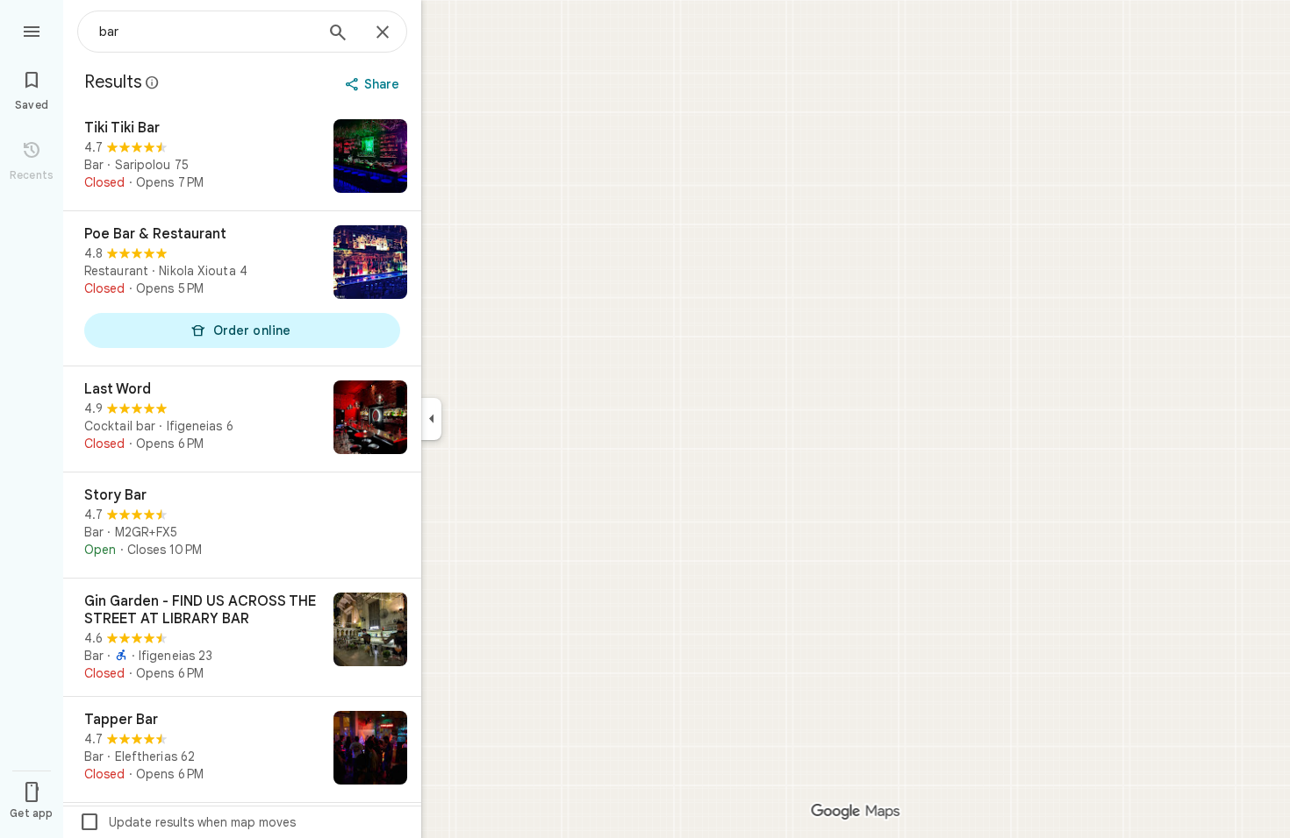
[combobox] (206, 31)
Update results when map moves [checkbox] (187, 822)
